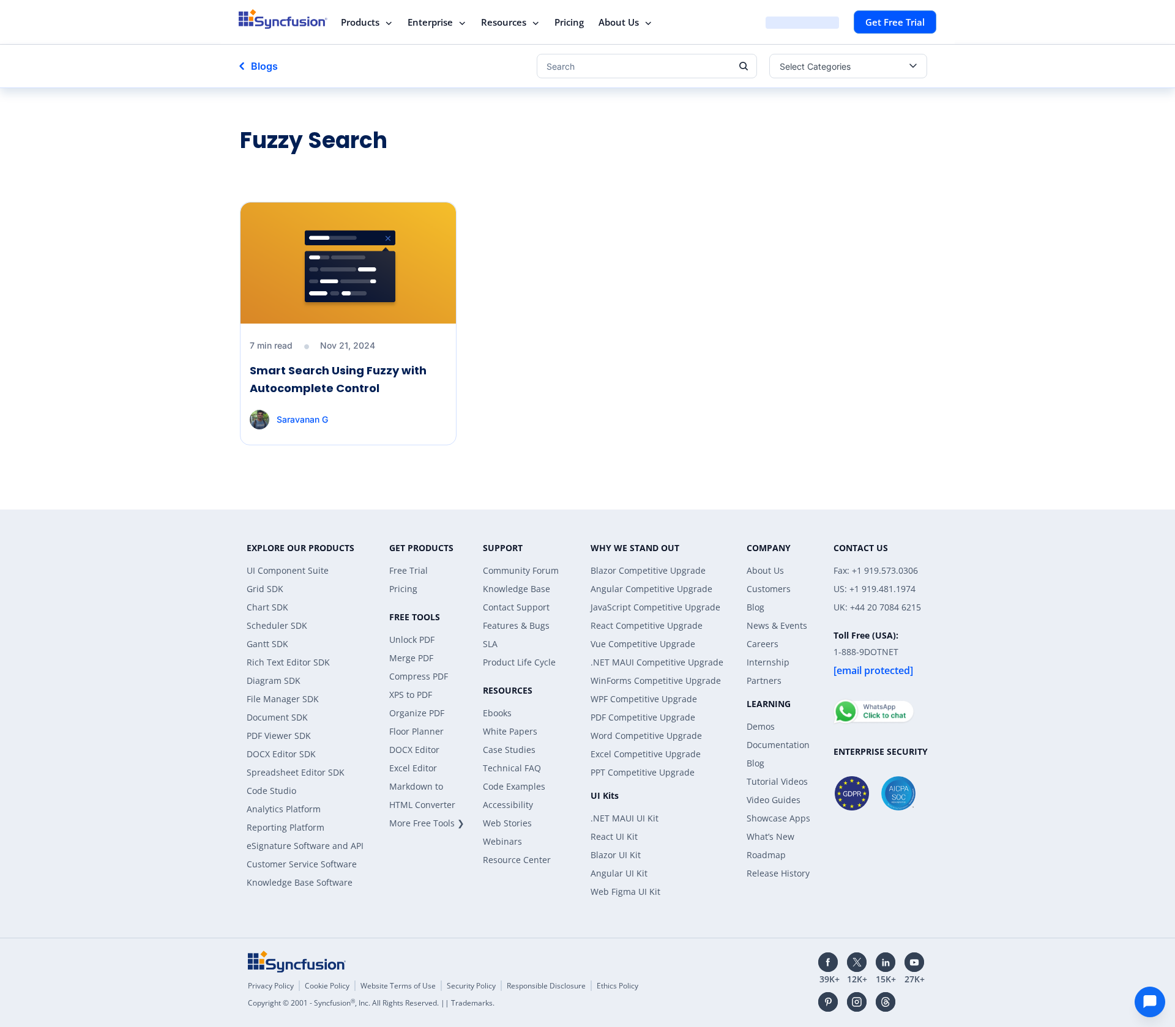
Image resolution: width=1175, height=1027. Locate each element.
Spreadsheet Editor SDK (296, 772)
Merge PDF (411, 658)
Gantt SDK (267, 644)
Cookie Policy (327, 986)
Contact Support (516, 607)
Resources (503, 22)
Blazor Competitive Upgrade (648, 570)
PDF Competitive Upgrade (643, 717)
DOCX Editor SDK (281, 754)
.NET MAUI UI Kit (624, 818)
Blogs (264, 66)
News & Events (777, 625)
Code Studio (271, 790)
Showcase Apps (778, 818)
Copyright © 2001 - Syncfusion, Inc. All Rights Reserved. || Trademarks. (371, 1003)
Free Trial (408, 570)
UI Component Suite (288, 570)
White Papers (510, 731)
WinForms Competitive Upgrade (656, 680)
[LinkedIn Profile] (885, 962)
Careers (762, 644)
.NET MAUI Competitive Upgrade (657, 662)
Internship (768, 662)
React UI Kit (614, 836)
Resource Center (517, 860)
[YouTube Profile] (914, 962)
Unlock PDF (412, 639)
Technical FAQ (512, 768)
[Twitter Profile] (857, 962)
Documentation (778, 745)
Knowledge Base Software (299, 882)
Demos (761, 726)
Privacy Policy (271, 986)
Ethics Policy (617, 986)
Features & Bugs (516, 625)
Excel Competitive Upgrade (646, 754)
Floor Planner (416, 731)
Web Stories (507, 823)
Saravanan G (302, 419)
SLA (490, 644)
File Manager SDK (283, 699)
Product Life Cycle (519, 662)
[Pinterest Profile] (828, 1002)
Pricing (569, 22)
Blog (755, 607)
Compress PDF (418, 676)
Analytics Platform (284, 809)
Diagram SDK (273, 680)
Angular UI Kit (619, 873)
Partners (764, 680)
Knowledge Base (516, 589)
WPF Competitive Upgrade (644, 699)
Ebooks (497, 713)
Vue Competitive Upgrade (643, 644)
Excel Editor (413, 768)
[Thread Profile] (885, 1002)
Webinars (502, 841)
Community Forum (521, 570)
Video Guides (773, 800)
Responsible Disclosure (546, 986)
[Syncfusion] (297, 962)
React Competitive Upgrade (647, 625)
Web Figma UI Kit (625, 891)
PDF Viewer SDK (279, 735)
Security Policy (471, 986)
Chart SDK (267, 607)
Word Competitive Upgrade (646, 735)
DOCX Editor (414, 749)
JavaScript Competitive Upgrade (655, 607)
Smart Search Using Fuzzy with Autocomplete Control (338, 379)
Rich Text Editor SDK (288, 662)
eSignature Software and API (305, 845)
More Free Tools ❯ (426, 823)
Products (360, 22)
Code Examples (514, 786)
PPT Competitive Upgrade (643, 772)
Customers (769, 589)
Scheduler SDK (277, 625)
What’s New (770, 836)
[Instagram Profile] (857, 1002)
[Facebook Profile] (828, 962)
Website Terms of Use (398, 986)
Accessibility (508, 804)
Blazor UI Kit (616, 855)
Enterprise (430, 22)
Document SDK (277, 717)
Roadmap (766, 855)
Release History (778, 873)
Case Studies (509, 749)
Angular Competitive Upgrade (651, 589)
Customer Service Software (302, 864)
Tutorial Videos (777, 781)
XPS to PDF (410, 694)
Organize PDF (416, 713)
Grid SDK (265, 589)
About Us (619, 22)
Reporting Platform (285, 827)
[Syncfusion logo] (283, 19)
